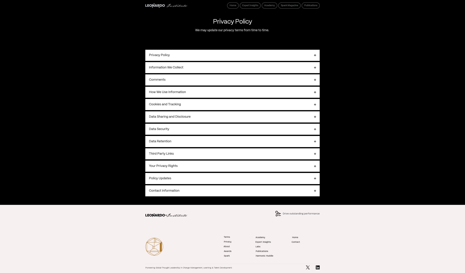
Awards (227, 251)
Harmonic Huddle (264, 256)
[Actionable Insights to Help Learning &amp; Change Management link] (166, 215)
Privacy (227, 242)
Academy (260, 237)
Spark (227, 256)
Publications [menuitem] (310, 5)
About (227, 246)
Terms (227, 237)
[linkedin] (318, 267)
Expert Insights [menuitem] (250, 5)
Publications (262, 251)
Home (295, 237)
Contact (296, 242)
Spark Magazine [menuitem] (289, 5)
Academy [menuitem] (269, 5)
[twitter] (308, 267)
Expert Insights (263, 242)
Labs (258, 246)
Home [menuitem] (233, 5)
